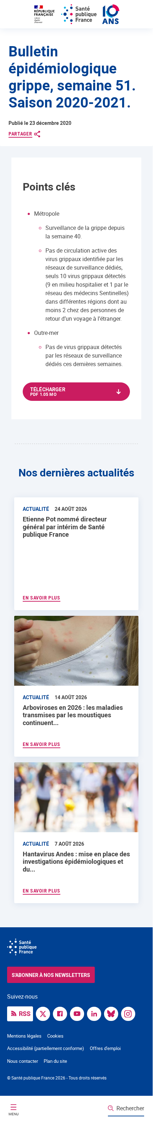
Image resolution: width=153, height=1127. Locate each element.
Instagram (130, 1013)
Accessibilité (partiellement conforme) (45, 1048)
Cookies (55, 1036)
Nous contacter (22, 1061)
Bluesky (113, 1013)
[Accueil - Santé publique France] (76, 14)
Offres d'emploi (105, 1048)
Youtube (78, 1013)
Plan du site (55, 1061)
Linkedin (96, 1013)
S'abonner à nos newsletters (51, 975)
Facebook (61, 1013)
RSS (25, 1013)
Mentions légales (24, 1036)
